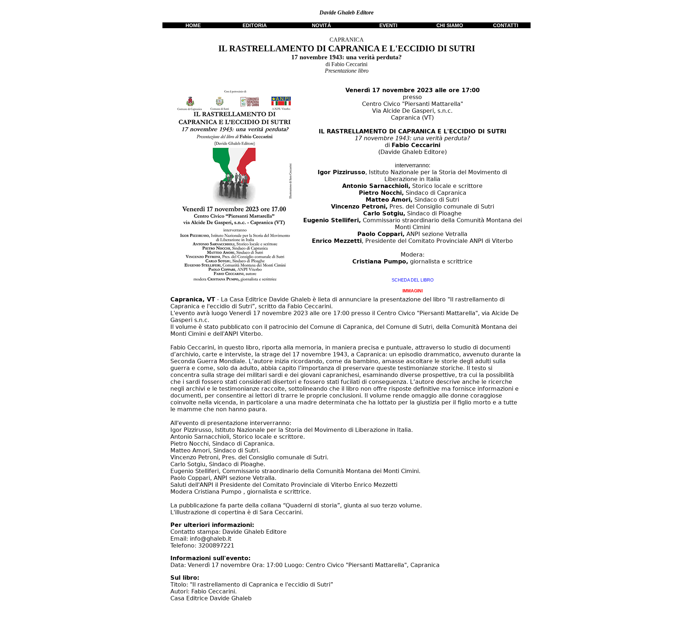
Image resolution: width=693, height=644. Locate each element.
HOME (193, 25)
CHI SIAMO (449, 25)
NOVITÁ (321, 25)
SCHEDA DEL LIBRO (412, 280)
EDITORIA (255, 25)
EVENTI (388, 25)
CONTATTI (505, 25)
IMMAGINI (412, 290)
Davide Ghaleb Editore (346, 12)
